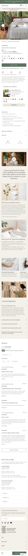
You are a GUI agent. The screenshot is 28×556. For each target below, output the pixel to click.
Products (5, 501)
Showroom (5, 497)
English (22, 554)
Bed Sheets (4, 41)
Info (21, 53)
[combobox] (23, 554)
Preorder (14, 104)
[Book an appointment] (21, 476)
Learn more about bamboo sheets (9, 216)
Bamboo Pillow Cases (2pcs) (13, 41)
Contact (4, 493)
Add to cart (14, 65)
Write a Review (14, 450)
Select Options (19, 553)
